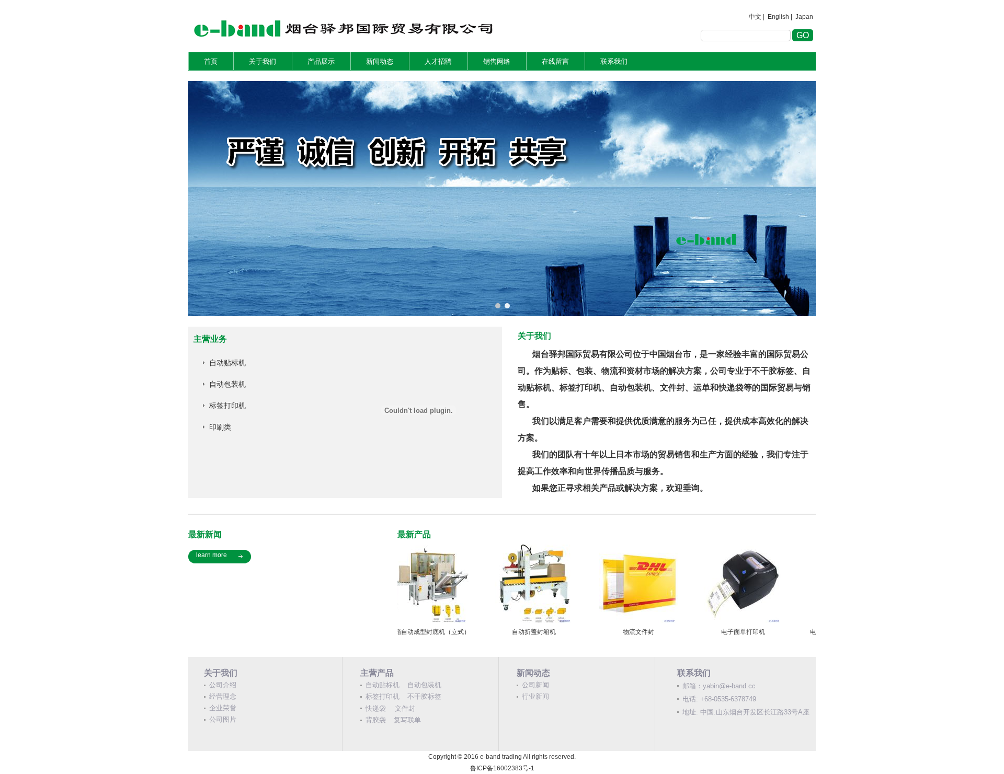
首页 (211, 61)
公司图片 (222, 719)
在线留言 (555, 61)
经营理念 (222, 696)
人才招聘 (438, 61)
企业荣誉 (222, 708)
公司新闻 (535, 685)
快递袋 (376, 708)
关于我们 (262, 61)
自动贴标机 (227, 363)
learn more (211, 555)
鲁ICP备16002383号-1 (502, 768)
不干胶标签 (424, 696)
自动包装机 (227, 384)
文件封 (405, 708)
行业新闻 (535, 696)
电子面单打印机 (659, 632)
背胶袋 (376, 720)
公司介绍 (222, 685)
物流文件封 (554, 632)
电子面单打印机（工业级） (763, 632)
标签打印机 (227, 405)
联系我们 (614, 61)
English (778, 16)
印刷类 (220, 427)
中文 (755, 16)
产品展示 (321, 61)
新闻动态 (379, 61)
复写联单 (407, 720)
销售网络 (496, 61)
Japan (804, 16)
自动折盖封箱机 (450, 632)
